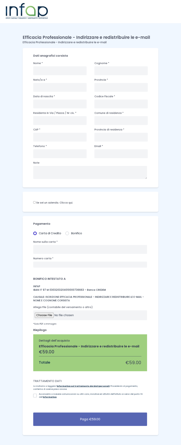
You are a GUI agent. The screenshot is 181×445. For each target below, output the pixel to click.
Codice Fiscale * (104, 96)
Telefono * (40, 146)
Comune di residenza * (109, 113)
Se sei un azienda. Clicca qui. (54, 202)
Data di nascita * (44, 96)
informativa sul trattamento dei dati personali (83, 386)
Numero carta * (43, 258)
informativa (50, 397)
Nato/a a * (40, 80)
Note (36, 163)
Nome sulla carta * (45, 242)
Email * (98, 146)
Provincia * (101, 80)
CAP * (36, 129)
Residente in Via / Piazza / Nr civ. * (54, 113)
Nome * (38, 63)
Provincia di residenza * (109, 129)
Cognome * (101, 63)
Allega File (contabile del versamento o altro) (63, 307)
